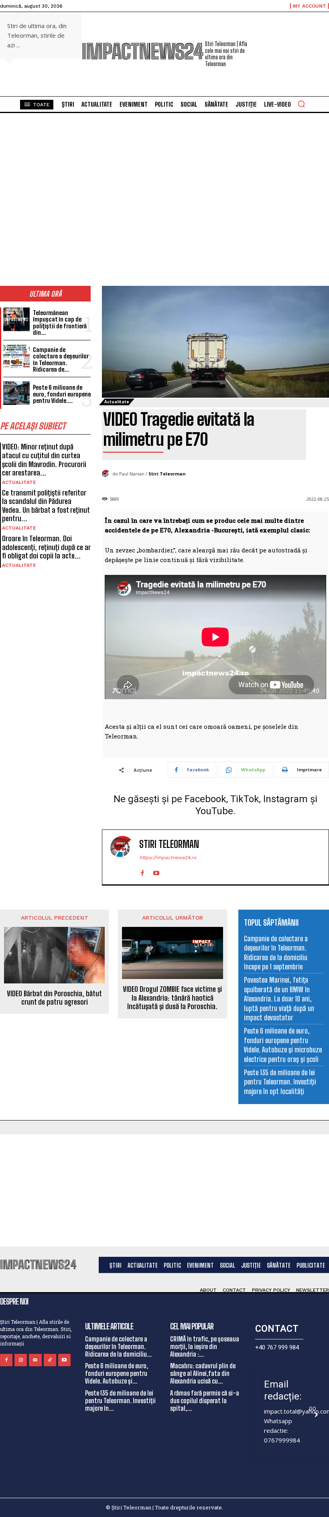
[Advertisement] (164, 1190)
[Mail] (35, 1360)
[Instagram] (20, 1360)
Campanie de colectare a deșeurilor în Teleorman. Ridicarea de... (61, 359)
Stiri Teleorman (167, 474)
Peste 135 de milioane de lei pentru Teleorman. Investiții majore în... (120, 1400)
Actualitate (19, 482)
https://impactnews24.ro (167, 857)
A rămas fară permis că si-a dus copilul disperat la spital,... (204, 1400)
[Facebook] (142, 871)
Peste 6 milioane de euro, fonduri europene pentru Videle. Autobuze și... (116, 1373)
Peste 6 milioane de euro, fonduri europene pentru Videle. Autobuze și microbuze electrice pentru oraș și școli (283, 1044)
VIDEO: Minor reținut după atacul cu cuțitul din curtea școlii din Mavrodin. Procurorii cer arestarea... (44, 459)
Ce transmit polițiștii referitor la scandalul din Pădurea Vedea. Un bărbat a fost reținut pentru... (46, 505)
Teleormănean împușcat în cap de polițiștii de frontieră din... (60, 322)
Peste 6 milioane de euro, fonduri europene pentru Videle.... (62, 394)
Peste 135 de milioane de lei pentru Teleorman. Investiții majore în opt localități (280, 1082)
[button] (301, 104)
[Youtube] (156, 871)
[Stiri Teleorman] (107, 474)
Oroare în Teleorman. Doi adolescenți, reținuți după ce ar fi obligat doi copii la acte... (46, 547)
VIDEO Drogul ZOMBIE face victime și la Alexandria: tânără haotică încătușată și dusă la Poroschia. (172, 998)
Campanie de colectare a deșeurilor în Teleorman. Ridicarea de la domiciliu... (118, 1346)
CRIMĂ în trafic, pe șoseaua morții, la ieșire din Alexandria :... (204, 1346)
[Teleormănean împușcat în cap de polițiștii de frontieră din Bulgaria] (16, 319)
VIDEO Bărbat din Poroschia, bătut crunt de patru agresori (54, 998)
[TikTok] (50, 1360)
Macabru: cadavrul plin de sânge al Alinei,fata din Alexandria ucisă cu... (203, 1373)
